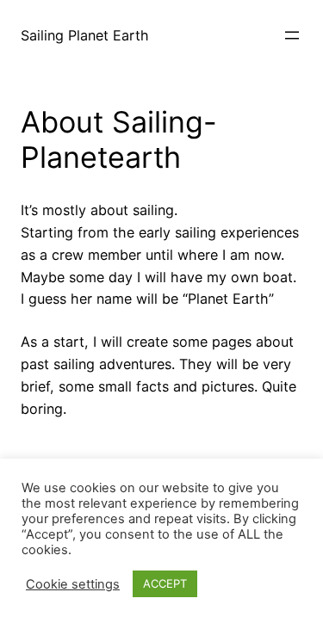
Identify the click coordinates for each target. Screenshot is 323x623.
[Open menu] (292, 35)
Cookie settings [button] (73, 584)
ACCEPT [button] (165, 583)
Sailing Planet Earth (85, 35)
